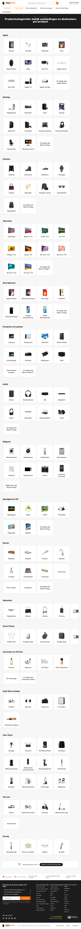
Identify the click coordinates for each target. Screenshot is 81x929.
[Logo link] (4, 918)
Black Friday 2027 (40, 910)
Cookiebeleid (75, 925)
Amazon (66, 894)
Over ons (38, 893)
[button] (58, 917)
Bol (65, 892)
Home (35, 16)
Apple (51, 893)
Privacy (68, 925)
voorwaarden (6, 903)
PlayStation (53, 897)
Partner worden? (60, 925)
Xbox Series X (53, 899)
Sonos (51, 906)
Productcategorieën (31, 8)
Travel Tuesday (39, 908)
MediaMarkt (67, 888)
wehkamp (66, 909)
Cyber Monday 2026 (41, 891)
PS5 (51, 895)
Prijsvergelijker (7, 12)
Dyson (65, 897)
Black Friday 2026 (40, 886)
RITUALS (66, 903)
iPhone (52, 910)
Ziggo (65, 905)
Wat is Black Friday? (41, 901)
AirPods (52, 903)
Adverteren (39, 895)
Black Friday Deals (54, 889)
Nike (65, 907)
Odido (65, 899)
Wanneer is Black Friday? (42, 889)
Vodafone (66, 901)
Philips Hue (53, 908)
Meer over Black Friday (62, 8)
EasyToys (66, 911)
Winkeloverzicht (54, 886)
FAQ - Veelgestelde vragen (42, 903)
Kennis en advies (40, 899)
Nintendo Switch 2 (54, 901)
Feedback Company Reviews (55, 918)
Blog (37, 906)
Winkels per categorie (46, 8)
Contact (38, 897)
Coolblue (66, 890)
